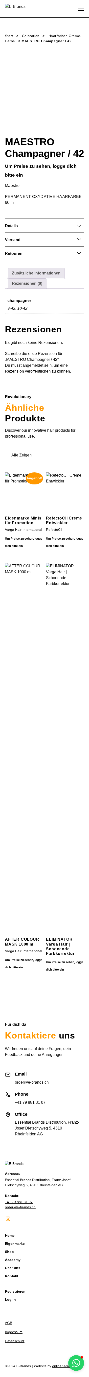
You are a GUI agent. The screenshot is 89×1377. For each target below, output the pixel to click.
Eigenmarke (15, 1244)
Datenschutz (14, 1341)
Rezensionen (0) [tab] (27, 283)
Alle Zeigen (21, 455)
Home (10, 1235)
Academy (13, 1260)
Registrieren (15, 1291)
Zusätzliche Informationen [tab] (36, 273)
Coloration (31, 36)
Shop (9, 1252)
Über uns (12, 1268)
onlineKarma (62, 1366)
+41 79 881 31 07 (30, 1102)
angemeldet (32, 365)
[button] (76, 1363)
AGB (8, 1323)
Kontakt (11, 1276)
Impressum (13, 1332)
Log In (10, 1299)
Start (9, 36)
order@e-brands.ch (32, 1082)
